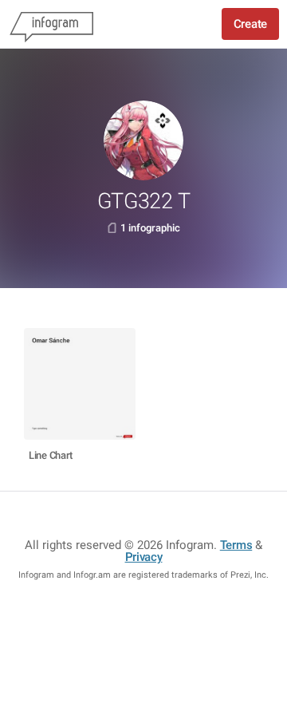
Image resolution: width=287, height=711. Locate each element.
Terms (236, 545)
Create (250, 24)
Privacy (144, 557)
